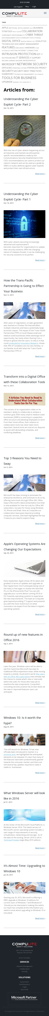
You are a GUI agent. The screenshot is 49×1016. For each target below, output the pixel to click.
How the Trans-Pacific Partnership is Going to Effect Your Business (24, 285)
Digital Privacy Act (28, 41)
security (7, 70)
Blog (27, 6)
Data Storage (35, 38)
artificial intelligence (19, 28)
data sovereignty (23, 38)
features (8, 47)
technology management (24, 74)
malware (19, 61)
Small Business (24, 984)
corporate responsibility (13, 35)
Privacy (42, 67)
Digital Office (11, 41)
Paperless (33, 67)
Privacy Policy (40, 1011)
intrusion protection (19, 54)
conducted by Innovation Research (23, 343)
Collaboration (25, 969)
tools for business (19, 77)
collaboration (32, 31)
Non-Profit (24, 989)
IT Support (35, 57)
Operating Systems (19, 68)
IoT (38, 54)
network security (32, 64)
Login (34, 6)
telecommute (38, 74)
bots (31, 28)
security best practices (27, 70)
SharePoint (8, 74)
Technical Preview (11, 840)
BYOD (14, 31)
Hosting (14, 50)
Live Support (18, 7)
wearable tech (18, 82)
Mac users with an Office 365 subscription (24, 675)
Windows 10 (27, 82)
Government (24, 982)
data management (9, 38)
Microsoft (9, 64)
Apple (5, 27)
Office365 (7, 67)
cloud (18, 32)
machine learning (8, 61)
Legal (24, 987)
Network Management (24, 966)
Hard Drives (19, 48)
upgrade (7, 81)
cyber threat (34, 35)
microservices (29, 60)
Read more (40, 173)
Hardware (30, 47)
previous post (9, 754)
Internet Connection (28, 50)
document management (27, 44)
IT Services (22, 57)
